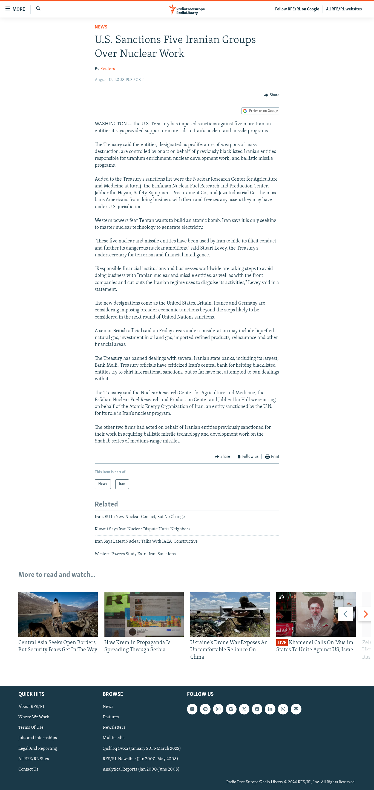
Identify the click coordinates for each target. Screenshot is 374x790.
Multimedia (114, 738)
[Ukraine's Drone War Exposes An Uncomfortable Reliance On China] (230, 614)
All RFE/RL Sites (33, 759)
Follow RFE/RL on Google (297, 9)
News (101, 27)
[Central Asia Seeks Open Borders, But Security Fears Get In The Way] (58, 614)
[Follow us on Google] (231, 709)
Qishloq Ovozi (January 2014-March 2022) (142, 748)
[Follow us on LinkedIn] (270, 709)
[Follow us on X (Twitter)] (244, 709)
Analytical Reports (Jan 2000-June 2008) (141, 769)
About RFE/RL (31, 707)
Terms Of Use (31, 727)
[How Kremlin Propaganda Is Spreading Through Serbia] (144, 614)
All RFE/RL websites (344, 9)
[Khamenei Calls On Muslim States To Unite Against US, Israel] (316, 614)
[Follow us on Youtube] (192, 709)
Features (111, 717)
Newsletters (114, 727)
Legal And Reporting (37, 748)
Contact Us (28, 769)
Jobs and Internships (37, 738)
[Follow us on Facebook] (257, 709)
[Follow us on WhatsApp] (283, 709)
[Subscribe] (296, 709)
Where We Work (33, 717)
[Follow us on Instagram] (218, 709)
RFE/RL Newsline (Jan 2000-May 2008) (140, 759)
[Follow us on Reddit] (205, 709)
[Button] (271, 95)
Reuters (107, 69)
